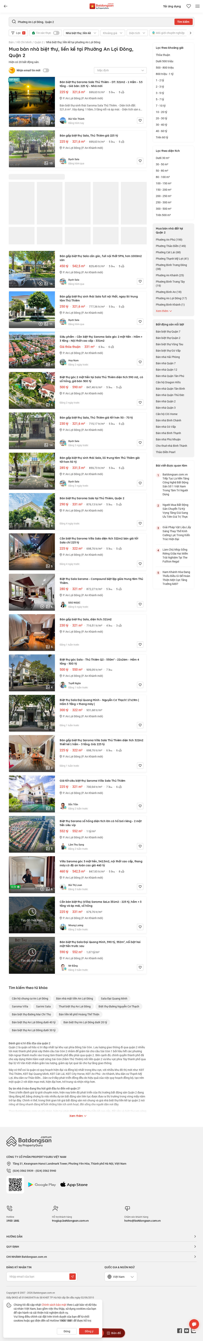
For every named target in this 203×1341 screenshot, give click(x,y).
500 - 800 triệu (165, 67)
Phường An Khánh (170, 275)
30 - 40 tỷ (161, 124)
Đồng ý (89, 1331)
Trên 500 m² (163, 215)
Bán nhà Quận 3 (166, 407)
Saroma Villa (20, 1006)
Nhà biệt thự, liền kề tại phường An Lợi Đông (73, 42)
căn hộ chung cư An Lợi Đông (30, 998)
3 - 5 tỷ (160, 93)
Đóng (67, 1331)
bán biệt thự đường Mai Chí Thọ (31, 1014)
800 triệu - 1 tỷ (164, 74)
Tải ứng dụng (172, 6)
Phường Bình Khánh (170, 304)
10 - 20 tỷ (161, 112)
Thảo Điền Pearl (165, 452)
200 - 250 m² (163, 196)
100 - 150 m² (163, 183)
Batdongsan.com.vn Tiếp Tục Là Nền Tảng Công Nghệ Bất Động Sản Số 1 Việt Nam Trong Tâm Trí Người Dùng (176, 484)
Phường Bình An (169, 292)
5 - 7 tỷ (160, 99)
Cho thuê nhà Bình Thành (171, 446)
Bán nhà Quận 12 (166, 369)
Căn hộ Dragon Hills (168, 382)
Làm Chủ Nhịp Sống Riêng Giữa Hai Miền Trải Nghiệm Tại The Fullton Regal (175, 555)
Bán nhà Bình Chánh (168, 420)
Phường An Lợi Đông (171, 298)
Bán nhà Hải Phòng (168, 357)
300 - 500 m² (163, 208)
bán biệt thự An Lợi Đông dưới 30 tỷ (34, 1030)
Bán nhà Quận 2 (166, 401)
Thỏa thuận (163, 55)
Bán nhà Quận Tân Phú (170, 376)
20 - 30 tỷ (161, 118)
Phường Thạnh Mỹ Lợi (172, 258)
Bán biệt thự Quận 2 (168, 338)
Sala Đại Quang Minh (114, 998)
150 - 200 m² (163, 189)
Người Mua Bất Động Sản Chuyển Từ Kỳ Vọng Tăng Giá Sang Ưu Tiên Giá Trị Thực (175, 510)
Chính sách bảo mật (54, 1305)
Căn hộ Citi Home (166, 414)
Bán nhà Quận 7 (166, 363)
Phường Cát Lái (168, 252)
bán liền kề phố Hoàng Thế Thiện (79, 1014)
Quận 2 (38, 42)
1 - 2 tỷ (160, 80)
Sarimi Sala (43, 1006)
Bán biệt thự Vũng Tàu (169, 344)
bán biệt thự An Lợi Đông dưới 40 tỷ (34, 1022)
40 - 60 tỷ (161, 131)
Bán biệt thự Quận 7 (168, 331)
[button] (190, 33)
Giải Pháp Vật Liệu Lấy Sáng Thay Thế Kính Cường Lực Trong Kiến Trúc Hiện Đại (177, 533)
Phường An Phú (169, 239)
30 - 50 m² (162, 164)
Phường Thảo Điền (171, 246)
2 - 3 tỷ (160, 86)
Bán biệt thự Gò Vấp (168, 350)
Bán (11, 42)
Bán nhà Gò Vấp (166, 427)
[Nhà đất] (101, 5)
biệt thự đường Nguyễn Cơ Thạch (119, 1006)
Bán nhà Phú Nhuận (168, 439)
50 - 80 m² (162, 170)
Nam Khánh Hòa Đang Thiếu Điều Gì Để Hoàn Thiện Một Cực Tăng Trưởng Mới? (176, 578)
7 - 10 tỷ (161, 105)
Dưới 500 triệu (164, 61)
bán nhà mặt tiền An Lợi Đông (74, 998)
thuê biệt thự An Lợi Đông (75, 1006)
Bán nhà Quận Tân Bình (170, 388)
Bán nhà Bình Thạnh (168, 433)
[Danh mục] (5, 6)
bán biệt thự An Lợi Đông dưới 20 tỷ (85, 1022)
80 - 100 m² (163, 177)
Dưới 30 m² (162, 158)
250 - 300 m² (163, 202)
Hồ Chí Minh (24, 42)
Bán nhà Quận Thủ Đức (170, 395)
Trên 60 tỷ (162, 137)
